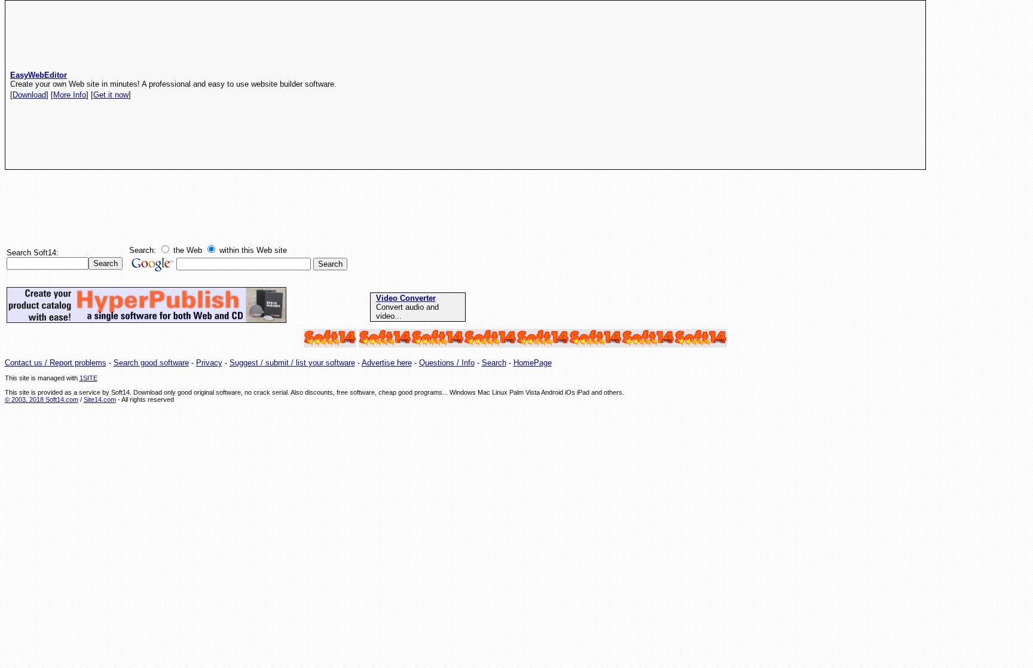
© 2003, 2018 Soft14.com (41, 399)
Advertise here (387, 362)
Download (29, 94)
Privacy (209, 362)
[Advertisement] (681, 85)
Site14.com (100, 399)
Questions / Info (447, 362)
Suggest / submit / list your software (292, 362)
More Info (69, 94)
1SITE (88, 378)
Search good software (151, 362)
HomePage (533, 362)
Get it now (111, 94)
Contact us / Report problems (55, 362)
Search (494, 362)
